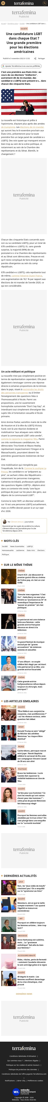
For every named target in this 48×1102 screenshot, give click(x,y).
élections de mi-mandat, (32, 127)
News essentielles (17, 546)
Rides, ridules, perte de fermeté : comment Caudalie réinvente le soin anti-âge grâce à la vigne (32, 962)
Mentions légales (31, 1060)
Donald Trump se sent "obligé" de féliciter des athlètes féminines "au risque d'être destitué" (31, 735)
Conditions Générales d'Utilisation (23, 1056)
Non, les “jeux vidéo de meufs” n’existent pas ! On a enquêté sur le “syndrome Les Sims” (31, 888)
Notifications (10, 1080)
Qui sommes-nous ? (15, 1060)
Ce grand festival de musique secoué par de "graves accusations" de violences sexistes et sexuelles (30, 646)
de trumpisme (8, 127)
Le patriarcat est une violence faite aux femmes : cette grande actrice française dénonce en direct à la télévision (31, 624)
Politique (5, 554)
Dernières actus (13, 24)
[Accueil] (24, 3)
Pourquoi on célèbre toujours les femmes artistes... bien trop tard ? (31, 925)
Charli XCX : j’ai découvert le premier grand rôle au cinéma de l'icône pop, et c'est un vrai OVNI (31, 579)
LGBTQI (30, 546)
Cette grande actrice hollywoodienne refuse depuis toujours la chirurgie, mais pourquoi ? (31, 685)
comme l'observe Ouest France (27, 275)
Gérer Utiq (21, 1080)
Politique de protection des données (23, 1069)
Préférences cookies (35, 1080)
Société (22, 24)
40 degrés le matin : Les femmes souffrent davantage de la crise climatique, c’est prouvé (31, 980)
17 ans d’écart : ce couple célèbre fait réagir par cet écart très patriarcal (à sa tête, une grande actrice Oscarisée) (31, 665)
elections (41, 550)
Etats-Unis (31, 550)
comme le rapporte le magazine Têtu (19, 439)
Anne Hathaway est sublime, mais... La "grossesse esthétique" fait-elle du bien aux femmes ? (30, 943)
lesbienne (20, 550)
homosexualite (8, 550)
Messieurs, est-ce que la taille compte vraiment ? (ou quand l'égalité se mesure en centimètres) (31, 907)
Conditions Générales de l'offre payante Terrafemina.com (24, 1074)
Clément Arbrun (17, 522)
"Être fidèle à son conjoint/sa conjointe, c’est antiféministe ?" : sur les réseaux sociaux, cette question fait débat (32, 715)
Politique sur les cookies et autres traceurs (22, 1065)
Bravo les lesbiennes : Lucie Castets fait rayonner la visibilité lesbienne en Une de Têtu (31, 777)
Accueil (3, 24)
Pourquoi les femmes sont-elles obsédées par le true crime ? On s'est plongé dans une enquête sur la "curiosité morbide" (31, 819)
